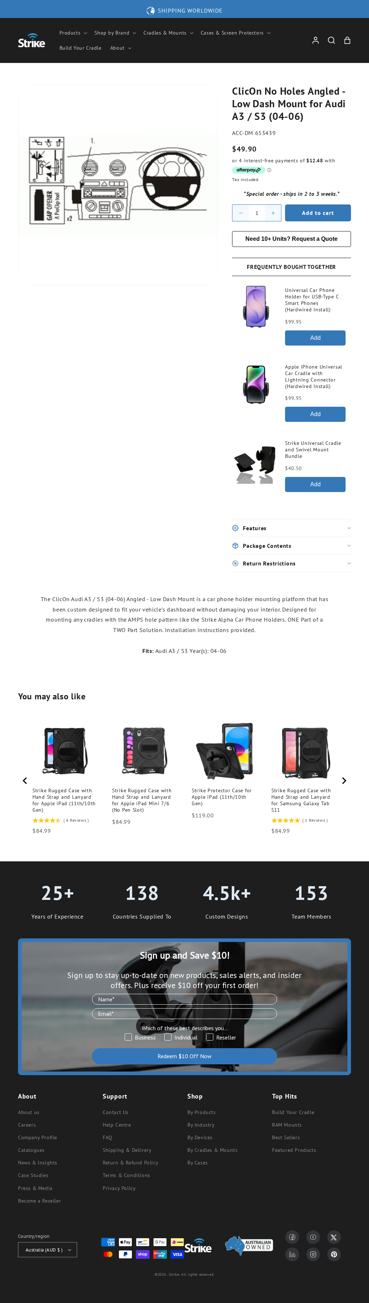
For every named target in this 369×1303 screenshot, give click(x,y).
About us (29, 1112)
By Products (201, 1112)
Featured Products (294, 1150)
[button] (72, 32)
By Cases (197, 1162)
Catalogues (31, 1150)
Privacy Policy (119, 1188)
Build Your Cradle (293, 1112)
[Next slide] (344, 781)
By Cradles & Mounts (212, 1150)
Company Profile (37, 1137)
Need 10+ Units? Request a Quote (291, 239)
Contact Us (116, 1112)
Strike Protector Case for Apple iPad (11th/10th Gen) (222, 797)
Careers (27, 1125)
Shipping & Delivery (127, 1150)
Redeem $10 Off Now (184, 1056)
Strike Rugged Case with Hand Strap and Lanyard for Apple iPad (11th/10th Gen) (64, 800)
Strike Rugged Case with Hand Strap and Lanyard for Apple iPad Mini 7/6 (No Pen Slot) (142, 800)
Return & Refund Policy (130, 1162)
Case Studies (33, 1175)
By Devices (200, 1137)
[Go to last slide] (25, 781)
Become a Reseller (39, 1201)
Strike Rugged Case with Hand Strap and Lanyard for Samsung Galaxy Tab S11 (301, 800)
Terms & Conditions (126, 1175)
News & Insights (37, 1162)
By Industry (201, 1125)
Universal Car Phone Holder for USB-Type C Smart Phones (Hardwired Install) (311, 300)
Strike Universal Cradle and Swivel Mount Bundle (313, 449)
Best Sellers (286, 1137)
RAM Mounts (287, 1125)
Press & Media (35, 1188)
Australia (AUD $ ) (44, 1250)
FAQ (107, 1137)
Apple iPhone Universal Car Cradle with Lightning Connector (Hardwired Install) (313, 376)
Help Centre (117, 1125)
